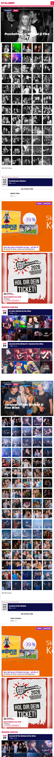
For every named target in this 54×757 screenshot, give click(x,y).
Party (15, 10)
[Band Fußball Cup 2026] (27, 278)
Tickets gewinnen (12, 300)
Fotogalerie (8, 10)
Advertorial (47, 203)
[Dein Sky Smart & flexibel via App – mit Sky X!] (27, 226)
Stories (39, 203)
